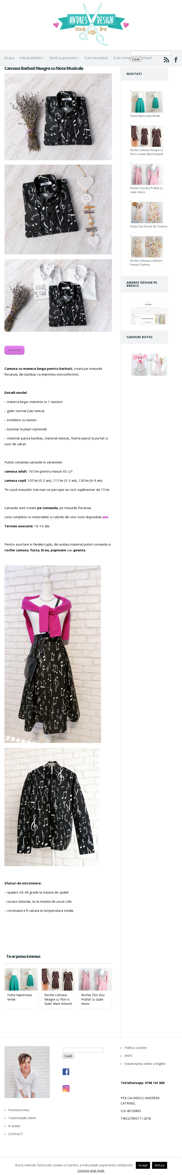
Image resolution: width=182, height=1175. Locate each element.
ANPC (129, 1056)
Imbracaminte (32, 57)
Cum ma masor (96, 57)
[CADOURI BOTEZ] (149, 375)
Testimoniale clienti (22, 1118)
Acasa (9, 57)
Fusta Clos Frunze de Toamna (148, 226)
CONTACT (15, 1134)
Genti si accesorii (64, 57)
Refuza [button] (159, 1165)
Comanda (14, 350)
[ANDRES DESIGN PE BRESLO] (149, 323)
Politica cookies (136, 1048)
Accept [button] (142, 1165)
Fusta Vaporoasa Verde (145, 116)
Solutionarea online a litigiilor (145, 1064)
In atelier (14, 1126)
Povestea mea (18, 1110)
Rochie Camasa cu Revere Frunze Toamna (146, 263)
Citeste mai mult (91, 1170)
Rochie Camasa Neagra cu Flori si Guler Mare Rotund (146, 152)
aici (105, 517)
